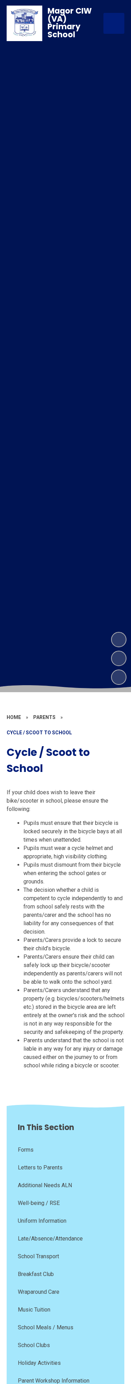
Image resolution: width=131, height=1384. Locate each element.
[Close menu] (113, 23)
